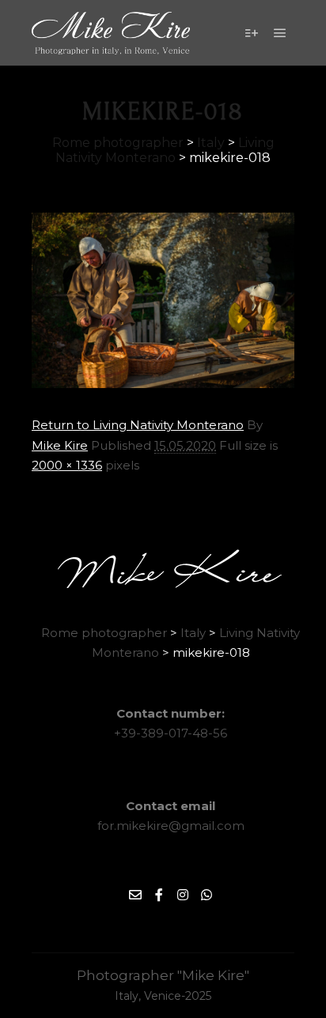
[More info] (251, 33)
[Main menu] (280, 33)
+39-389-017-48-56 (170, 733)
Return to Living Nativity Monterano (138, 424)
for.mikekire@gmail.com (170, 825)
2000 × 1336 (67, 465)
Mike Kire (60, 445)
